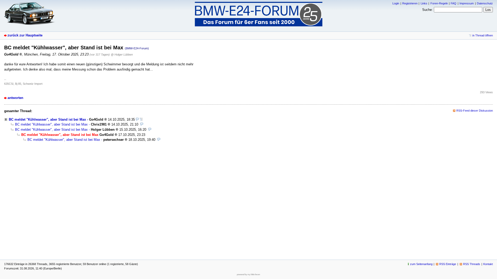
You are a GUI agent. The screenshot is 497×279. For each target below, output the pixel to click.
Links (424, 3)
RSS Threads (471, 264)
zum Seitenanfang (421, 264)
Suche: (427, 10)
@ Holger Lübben (122, 54)
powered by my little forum (248, 274)
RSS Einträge (447, 264)
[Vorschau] (137, 119)
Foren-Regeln (439, 3)
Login (395, 3)
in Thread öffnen (482, 35)
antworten (15, 98)
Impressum (466, 3)
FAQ (453, 3)
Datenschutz (485, 3)
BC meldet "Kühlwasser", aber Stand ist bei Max (47, 119)
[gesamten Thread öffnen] (141, 119)
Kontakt (488, 264)
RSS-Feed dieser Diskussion (474, 110)
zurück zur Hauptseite (25, 35)
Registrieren (410, 3)
